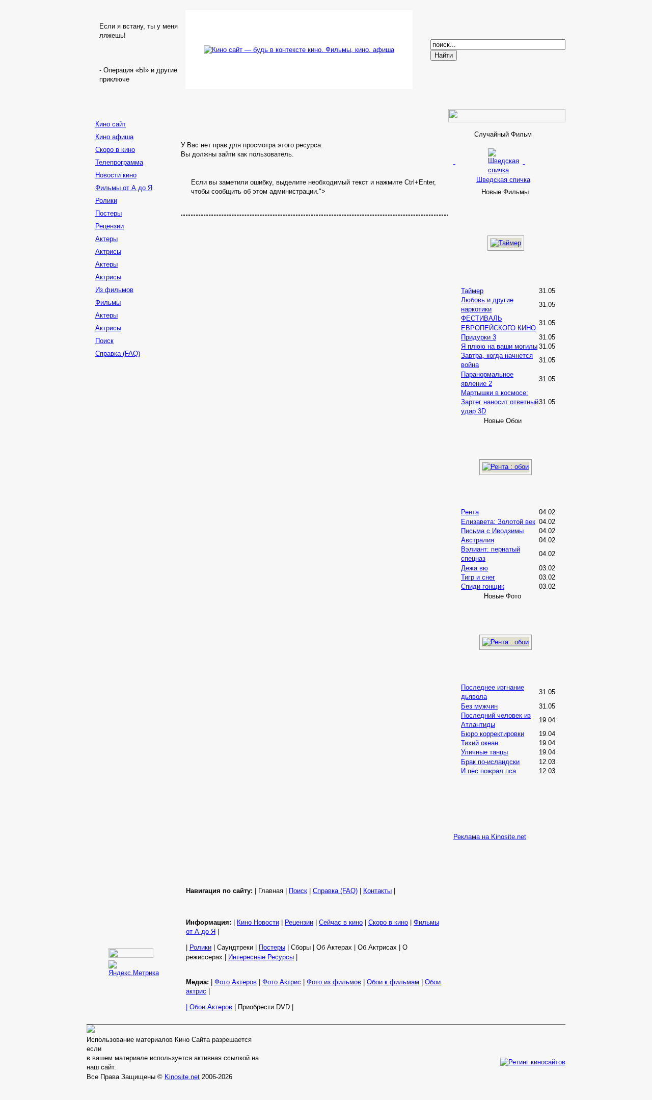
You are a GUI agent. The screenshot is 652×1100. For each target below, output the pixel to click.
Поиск (104, 341)
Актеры (106, 239)
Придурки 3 (478, 337)
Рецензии (109, 226)
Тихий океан (479, 743)
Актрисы (108, 251)
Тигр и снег (478, 577)
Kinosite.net (182, 1077)
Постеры (108, 213)
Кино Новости (258, 922)
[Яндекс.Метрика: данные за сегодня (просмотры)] (133, 969)
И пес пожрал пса (488, 771)
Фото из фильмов (334, 982)
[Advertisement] (132, 522)
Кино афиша (114, 137)
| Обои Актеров (209, 1007)
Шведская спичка (503, 179)
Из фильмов (114, 290)
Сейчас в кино (341, 922)
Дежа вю (474, 568)
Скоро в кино (115, 149)
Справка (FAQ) (117, 353)
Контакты (377, 891)
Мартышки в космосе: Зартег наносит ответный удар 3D (499, 402)
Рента (470, 512)
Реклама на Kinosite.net (489, 837)
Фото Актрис (281, 982)
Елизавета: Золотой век (498, 522)
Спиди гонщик (482, 586)
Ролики (106, 200)
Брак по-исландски (490, 762)
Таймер (472, 291)
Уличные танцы (484, 752)
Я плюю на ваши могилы (499, 346)
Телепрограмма (119, 162)
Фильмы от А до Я (123, 188)
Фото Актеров (235, 982)
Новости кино (116, 175)
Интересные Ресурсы (261, 957)
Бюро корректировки (492, 734)
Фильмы (108, 302)
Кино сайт (110, 124)
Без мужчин (479, 706)
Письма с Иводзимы (492, 531)
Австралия (477, 540)
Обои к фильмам (393, 982)
